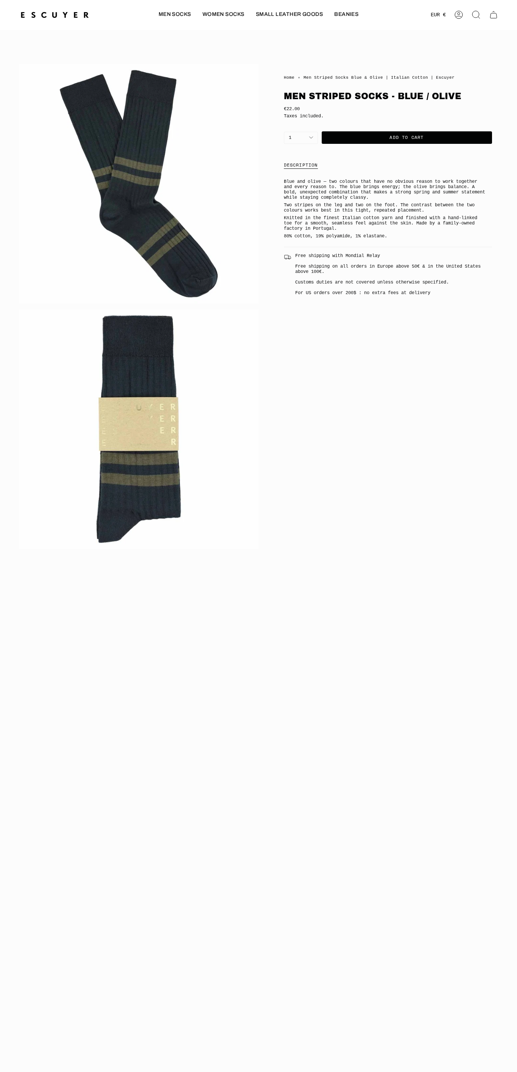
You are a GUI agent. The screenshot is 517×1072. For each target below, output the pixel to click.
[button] (175, 15)
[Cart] (493, 14)
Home (289, 77)
